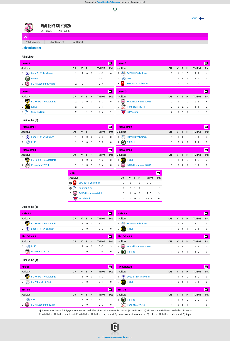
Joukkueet (77, 42)
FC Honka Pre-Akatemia (43, 101)
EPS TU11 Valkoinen (137, 83)
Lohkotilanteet (56, 42)
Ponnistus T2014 (136, 106)
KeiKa (34, 106)
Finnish (194, 18)
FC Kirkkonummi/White (43, 83)
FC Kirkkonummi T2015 (139, 101)
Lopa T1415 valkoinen (42, 73)
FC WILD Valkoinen (137, 73)
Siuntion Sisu (38, 112)
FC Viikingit (133, 112)
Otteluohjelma (33, 42)
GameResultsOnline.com (108, 2)
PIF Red (35, 78)
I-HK (129, 78)
